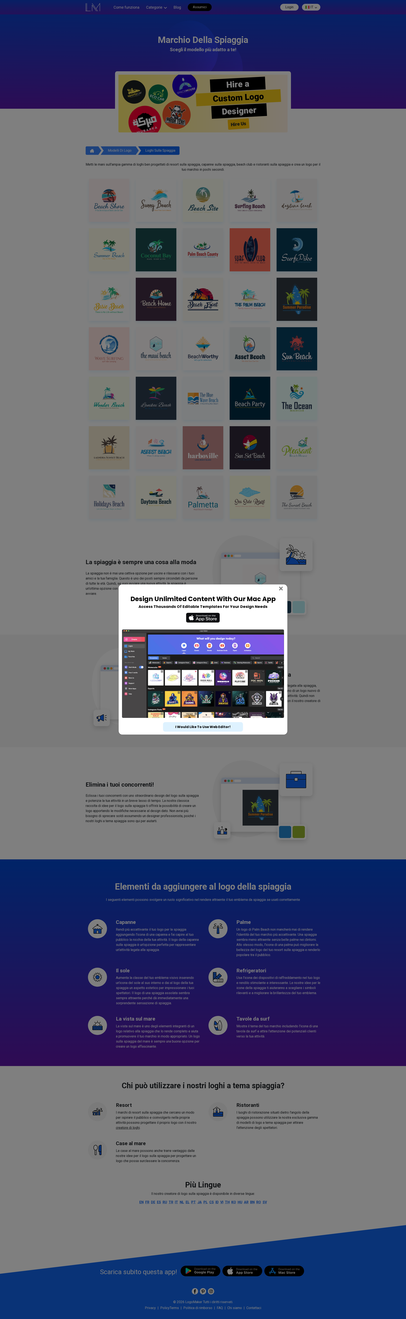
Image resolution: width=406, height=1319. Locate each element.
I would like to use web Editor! (203, 719)
